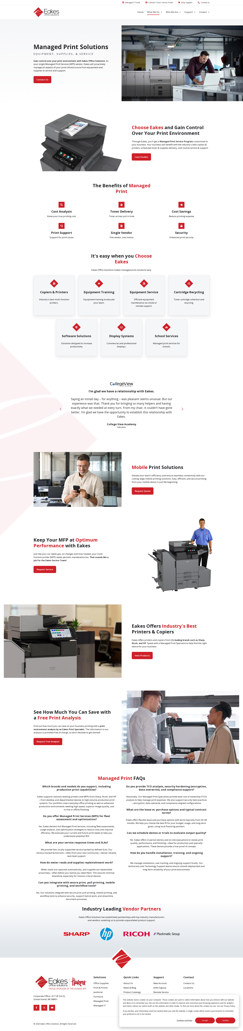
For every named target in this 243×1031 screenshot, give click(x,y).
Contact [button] (203, 12)
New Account (160, 983)
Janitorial (98, 992)
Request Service (44, 569)
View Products (142, 655)
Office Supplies (101, 983)
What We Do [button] (153, 12)
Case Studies (141, 156)
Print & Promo (101, 987)
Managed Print (101, 1001)
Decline (225, 1020)
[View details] (36, 1008)
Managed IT (100, 1005)
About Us (128, 983)
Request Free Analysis (47, 741)
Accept (205, 1020)
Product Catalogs (132, 992)
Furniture (98, 996)
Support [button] (188, 12)
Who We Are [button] (172, 12)
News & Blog (129, 987)
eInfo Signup (159, 987)
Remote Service (161, 992)
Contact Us (42, 79)
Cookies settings (184, 1020)
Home (140, 12)
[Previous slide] (60, 409)
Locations (188, 987)
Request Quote (143, 491)
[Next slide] (182, 409)
